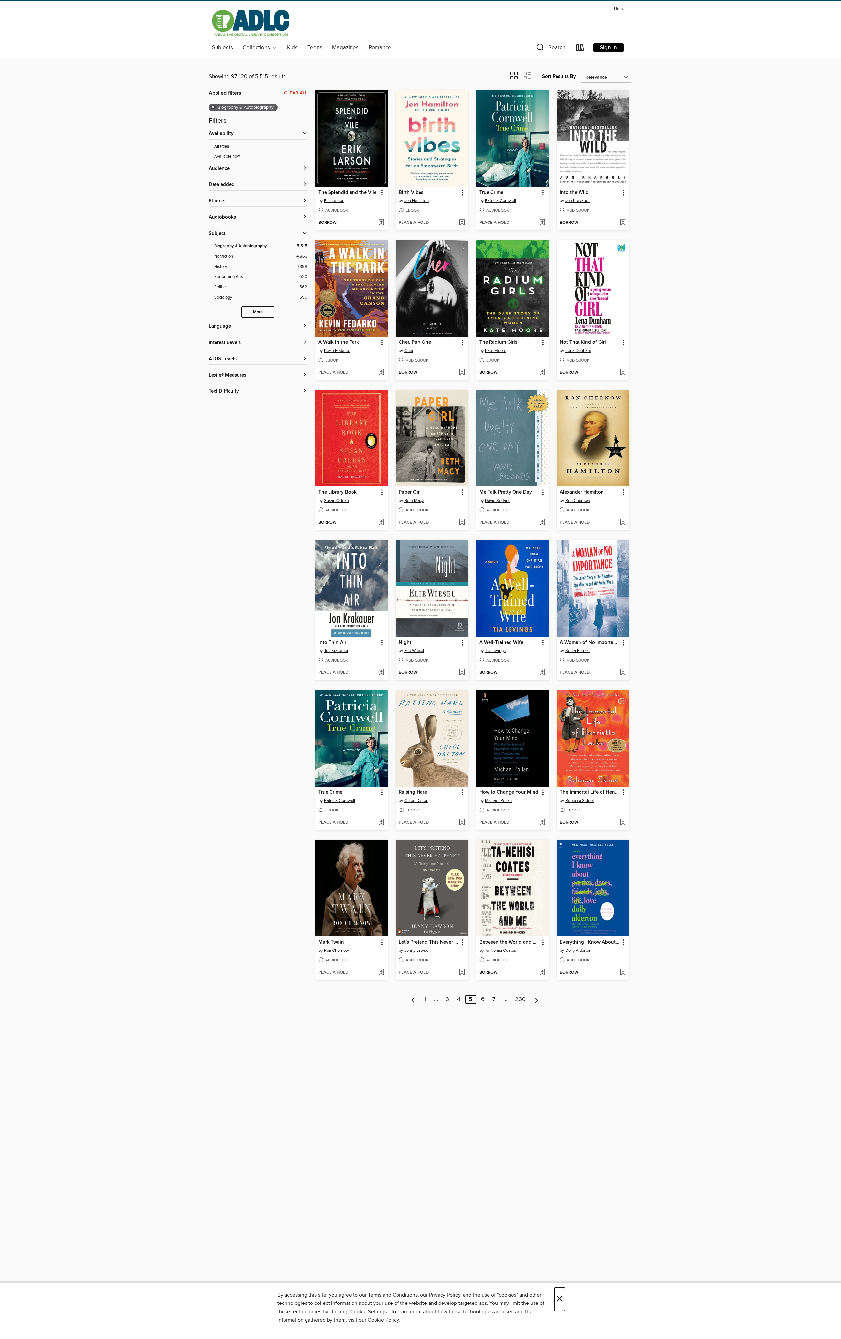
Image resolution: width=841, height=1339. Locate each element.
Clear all (295, 93)
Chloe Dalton (416, 800)
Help (618, 9)
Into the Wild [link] (574, 193)
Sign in (608, 47)
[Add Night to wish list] (462, 673)
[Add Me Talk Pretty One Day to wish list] (542, 522)
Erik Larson (334, 200)
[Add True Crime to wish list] (542, 223)
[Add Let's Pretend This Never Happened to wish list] (462, 972)
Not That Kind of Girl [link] (583, 342)
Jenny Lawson (417, 950)
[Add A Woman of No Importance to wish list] (623, 673)
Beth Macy (414, 500)
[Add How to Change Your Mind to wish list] (542, 822)
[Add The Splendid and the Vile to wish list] (381, 223)
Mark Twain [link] (331, 942)
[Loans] (580, 48)
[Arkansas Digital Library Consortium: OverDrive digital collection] (250, 22)
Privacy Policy (444, 1295)
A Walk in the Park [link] (338, 342)
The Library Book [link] (337, 492)
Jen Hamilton (416, 200)
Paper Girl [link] (410, 492)
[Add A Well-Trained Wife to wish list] (542, 673)
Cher (408, 350)
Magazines (345, 47)
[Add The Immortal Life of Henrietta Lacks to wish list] (623, 822)
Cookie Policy (383, 1320)
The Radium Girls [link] (498, 342)
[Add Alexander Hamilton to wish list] (623, 522)
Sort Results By (559, 76)
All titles (221, 146)
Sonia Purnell (577, 650)
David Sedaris (497, 500)
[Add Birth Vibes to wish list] (462, 223)
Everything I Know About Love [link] (590, 942)
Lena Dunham (578, 350)
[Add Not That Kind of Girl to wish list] (623, 372)
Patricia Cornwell (500, 200)
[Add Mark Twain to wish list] (381, 972)
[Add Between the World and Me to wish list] (542, 972)
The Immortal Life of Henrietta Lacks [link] (590, 792)
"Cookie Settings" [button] (368, 1311)
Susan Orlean (336, 500)
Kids (292, 47)
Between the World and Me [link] (509, 942)
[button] (550, 48)
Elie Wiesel (414, 650)
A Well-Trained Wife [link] (501, 643)
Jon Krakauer (577, 200)
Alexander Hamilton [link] (582, 492)
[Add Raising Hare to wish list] (462, 822)
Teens (314, 47)
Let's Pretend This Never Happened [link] (429, 942)
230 (520, 999)
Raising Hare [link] (413, 792)
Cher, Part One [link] (415, 342)
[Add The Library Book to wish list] (381, 522)
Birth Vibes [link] (411, 193)
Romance (380, 47)
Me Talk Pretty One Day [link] (505, 492)
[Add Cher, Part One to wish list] (462, 372)
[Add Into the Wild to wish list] (623, 223)
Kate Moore (495, 350)
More (258, 312)
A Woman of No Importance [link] (590, 643)
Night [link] (405, 643)
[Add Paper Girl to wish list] (462, 522)
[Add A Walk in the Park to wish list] (381, 372)
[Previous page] (413, 999)
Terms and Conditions (393, 1295)
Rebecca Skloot (579, 800)
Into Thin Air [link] (332, 643)
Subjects (222, 47)
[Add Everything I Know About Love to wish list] (623, 972)
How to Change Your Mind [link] (508, 792)
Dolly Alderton (578, 950)
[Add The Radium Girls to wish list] (542, 372)
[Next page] (536, 999)
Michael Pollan (498, 800)
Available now (227, 156)
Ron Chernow (577, 500)
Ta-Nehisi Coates (500, 950)
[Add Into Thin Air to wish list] (381, 673)
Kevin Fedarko (337, 350)
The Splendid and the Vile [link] (347, 193)
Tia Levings (495, 650)
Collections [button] (258, 47)
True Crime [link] (491, 193)
